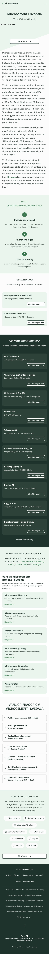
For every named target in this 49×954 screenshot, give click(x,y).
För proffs (39, 875)
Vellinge (37, 564)
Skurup (29, 561)
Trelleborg (39, 561)
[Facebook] (24, 926)
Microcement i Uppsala (33, 895)
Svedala (12, 177)
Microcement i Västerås (34, 901)
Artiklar (9, 875)
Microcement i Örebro (14, 906)
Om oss (18, 881)
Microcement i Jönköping (16, 912)
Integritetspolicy (31, 947)
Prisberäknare (27, 875)
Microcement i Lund (35, 912)
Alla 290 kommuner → (24, 917)
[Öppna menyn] (45, 3)
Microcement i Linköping (15, 901)
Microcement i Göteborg (35, 890)
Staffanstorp (21, 564)
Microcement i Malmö (15, 895)
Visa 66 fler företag (24, 539)
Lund (22, 561)
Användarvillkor (17, 947)
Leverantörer (28, 881)
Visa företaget (34, 304)
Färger (16, 875)
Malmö (11, 564)
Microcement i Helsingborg (33, 906)
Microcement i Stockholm (15, 890)
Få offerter (22, 41)
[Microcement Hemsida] (10, 3)
